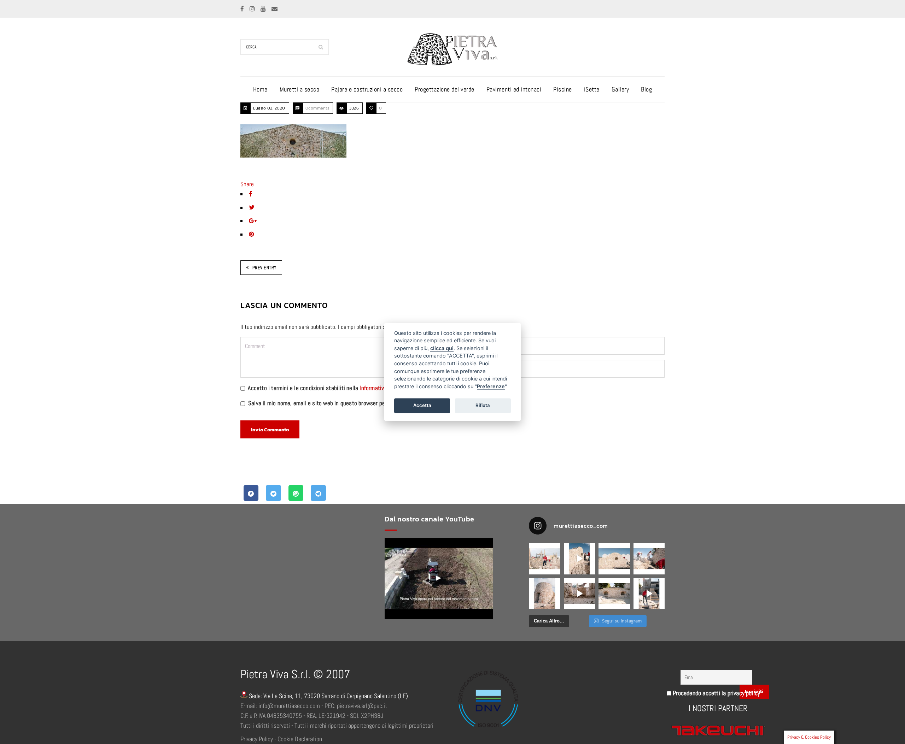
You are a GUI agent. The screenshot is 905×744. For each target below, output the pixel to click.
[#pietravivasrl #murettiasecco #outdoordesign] (579, 558)
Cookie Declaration (300, 739)
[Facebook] (242, 9)
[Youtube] (264, 9)
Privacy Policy (256, 739)
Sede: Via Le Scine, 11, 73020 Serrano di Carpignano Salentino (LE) (327, 696)
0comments (317, 108)
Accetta (422, 405)
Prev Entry (264, 268)
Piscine (562, 89)
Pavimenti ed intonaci (514, 89)
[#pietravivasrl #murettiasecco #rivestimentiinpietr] (649, 593)
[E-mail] (275, 9)
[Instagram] (253, 9)
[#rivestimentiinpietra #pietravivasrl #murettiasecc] (579, 593)
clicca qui (442, 348)
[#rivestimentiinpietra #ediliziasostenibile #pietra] (649, 558)
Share (247, 184)
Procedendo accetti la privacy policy (715, 693)
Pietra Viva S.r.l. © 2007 (295, 674)
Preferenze (491, 386)
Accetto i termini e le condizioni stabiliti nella (332, 388)
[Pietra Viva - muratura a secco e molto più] (439, 578)
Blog (646, 89)
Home (260, 89)
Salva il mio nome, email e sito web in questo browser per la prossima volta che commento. (358, 403)
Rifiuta (482, 405)
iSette (592, 89)
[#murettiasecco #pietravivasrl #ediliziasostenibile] (544, 558)
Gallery (620, 89)
